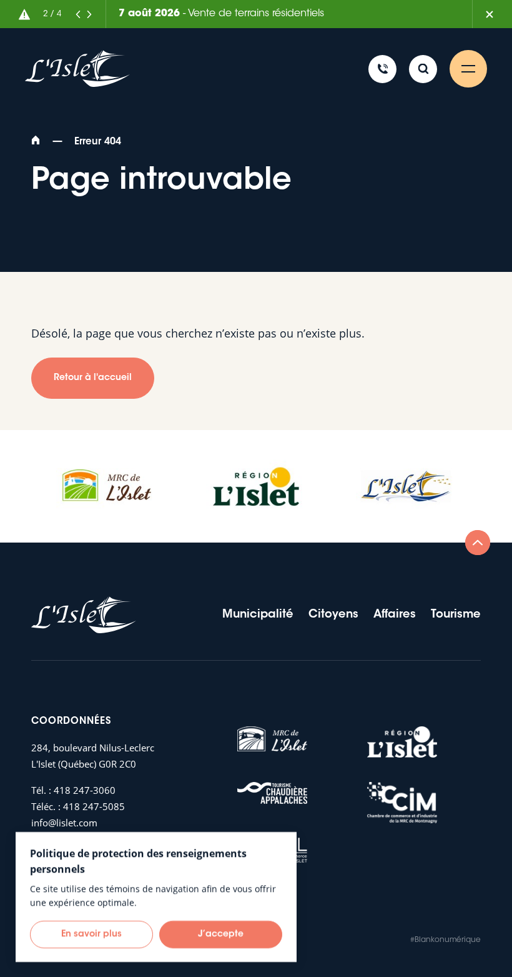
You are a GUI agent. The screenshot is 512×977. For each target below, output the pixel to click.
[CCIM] (402, 802)
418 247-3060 (85, 790)
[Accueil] (37, 142)
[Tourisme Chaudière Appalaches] (272, 793)
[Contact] (382, 69)
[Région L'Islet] (256, 486)
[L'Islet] (406, 486)
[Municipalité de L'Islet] (77, 69)
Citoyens (333, 615)
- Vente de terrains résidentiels (221, 14)
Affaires (394, 615)
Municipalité (257, 615)
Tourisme (456, 615)
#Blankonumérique (445, 940)
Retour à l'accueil (93, 378)
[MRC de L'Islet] (106, 486)
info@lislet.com (64, 822)
